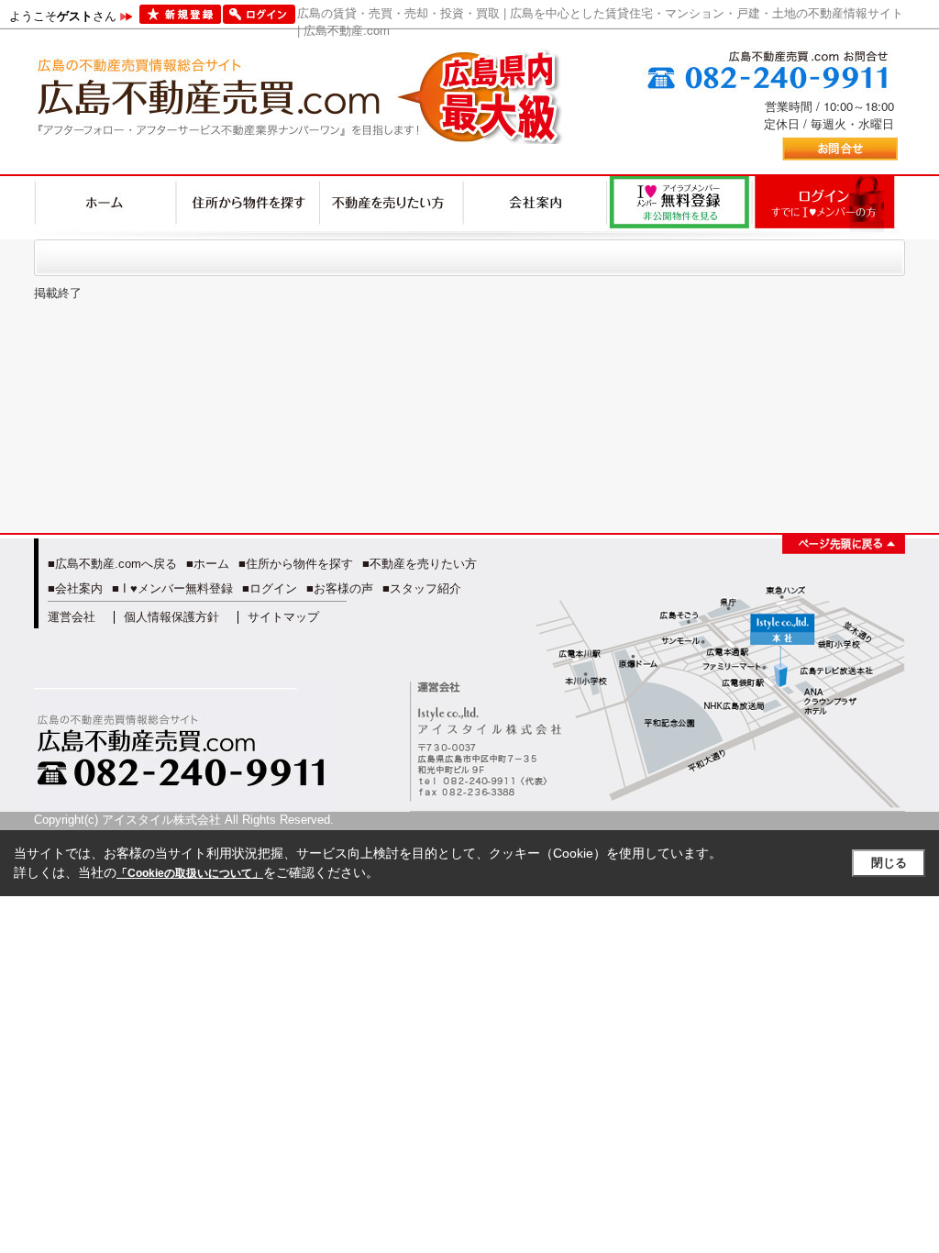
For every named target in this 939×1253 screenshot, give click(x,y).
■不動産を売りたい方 (419, 564)
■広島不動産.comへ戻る (112, 564)
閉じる (889, 863)
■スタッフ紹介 (421, 588)
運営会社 (71, 617)
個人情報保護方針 (171, 617)
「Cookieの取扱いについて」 (189, 873)
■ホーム (207, 564)
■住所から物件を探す (295, 564)
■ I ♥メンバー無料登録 (172, 588)
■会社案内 (75, 588)
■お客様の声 (339, 588)
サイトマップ (283, 617)
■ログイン (269, 588)
